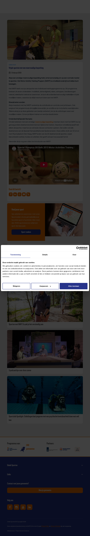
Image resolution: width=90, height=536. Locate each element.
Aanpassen (44, 286)
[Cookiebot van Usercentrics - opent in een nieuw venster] (77, 248)
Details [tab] (45, 254)
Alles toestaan (73, 286)
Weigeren (16, 286)
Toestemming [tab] (15, 254)
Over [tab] (74, 254)
